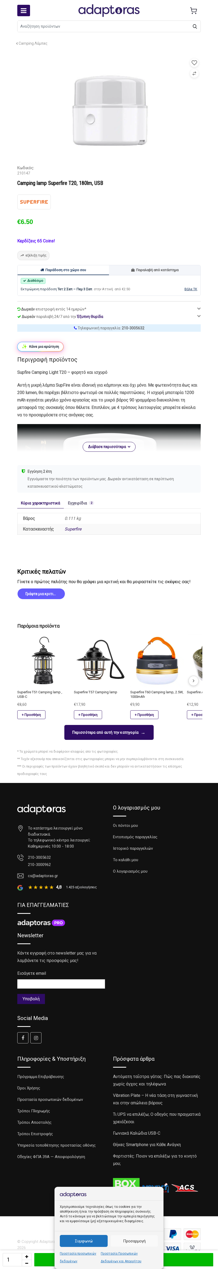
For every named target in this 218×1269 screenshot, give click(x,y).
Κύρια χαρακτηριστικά (40, 503)
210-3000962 (39, 864)
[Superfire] (34, 201)
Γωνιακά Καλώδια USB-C (136, 1133)
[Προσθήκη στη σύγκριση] (194, 73)
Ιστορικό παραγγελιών (133, 848)
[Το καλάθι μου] (193, 10)
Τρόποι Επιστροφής (35, 1133)
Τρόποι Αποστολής (34, 1122)
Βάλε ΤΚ (191, 289)
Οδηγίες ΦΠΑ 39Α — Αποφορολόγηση (51, 1156)
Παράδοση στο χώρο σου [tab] (65, 270)
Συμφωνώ (84, 1241)
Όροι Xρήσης (28, 1088)
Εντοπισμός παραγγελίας (135, 837)
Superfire (73, 529)
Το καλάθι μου (125, 859)
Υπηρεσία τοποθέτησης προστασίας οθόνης (56, 1145)
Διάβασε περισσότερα (107, 447)
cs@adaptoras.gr (43, 875)
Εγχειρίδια (80, 503)
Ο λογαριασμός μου (130, 871)
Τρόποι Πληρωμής (33, 1111)
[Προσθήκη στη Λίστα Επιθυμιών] (194, 63)
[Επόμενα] (193, 681)
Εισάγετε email (31, 973)
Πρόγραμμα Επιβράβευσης (40, 1076)
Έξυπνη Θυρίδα (90, 316)
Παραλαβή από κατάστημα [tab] (157, 270)
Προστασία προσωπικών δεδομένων (50, 1099)
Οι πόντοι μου (125, 825)
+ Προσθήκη (31, 715)
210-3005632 (133, 328)
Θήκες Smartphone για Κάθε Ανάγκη (147, 1144)
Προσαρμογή (134, 1241)
